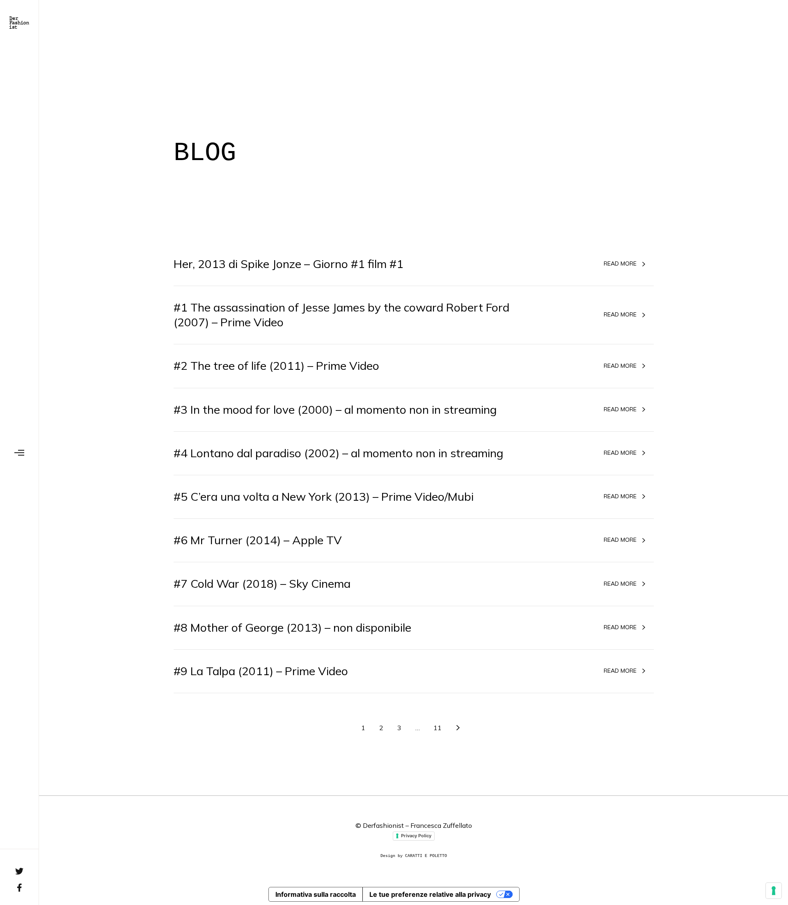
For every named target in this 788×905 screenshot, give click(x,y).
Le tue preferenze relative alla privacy (430, 894)
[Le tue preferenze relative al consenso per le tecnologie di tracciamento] (773, 890)
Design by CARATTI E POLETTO (413, 856)
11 (437, 728)
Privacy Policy (416, 836)
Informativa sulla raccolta (315, 894)
